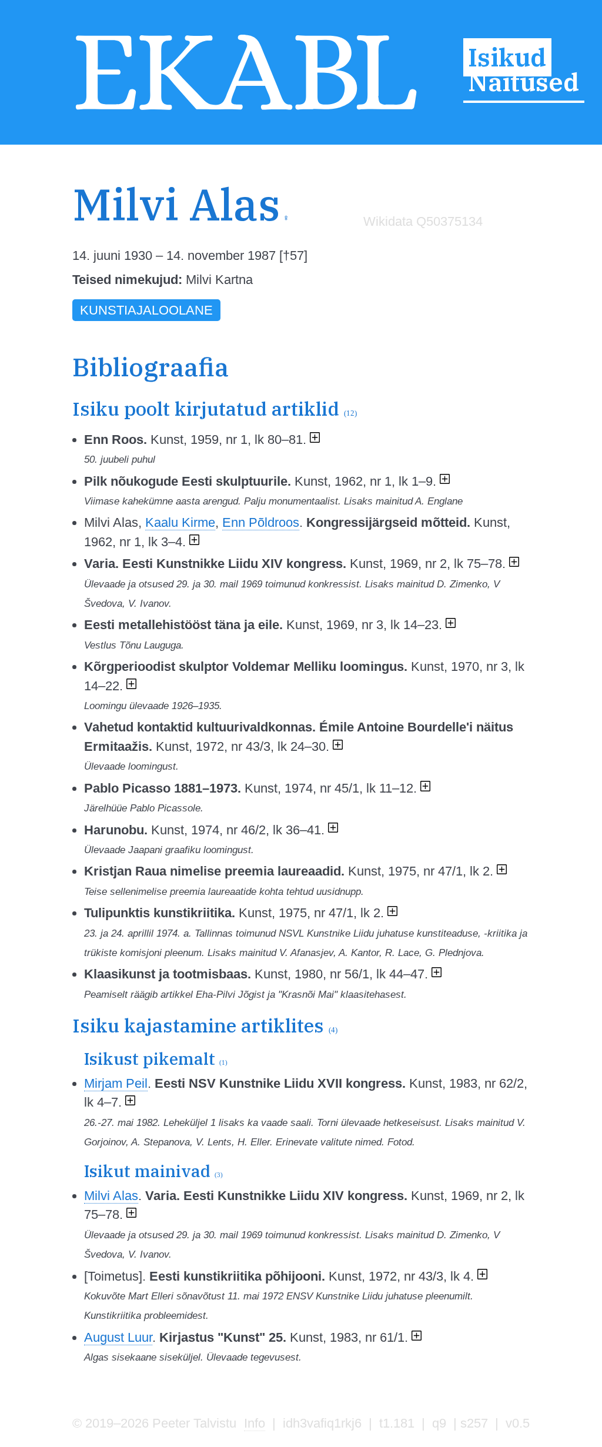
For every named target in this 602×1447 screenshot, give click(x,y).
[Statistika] (420, 246)
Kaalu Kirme (180, 522)
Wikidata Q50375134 (423, 221)
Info (254, 1423)
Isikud (507, 57)
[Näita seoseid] (315, 439)
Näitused (523, 81)
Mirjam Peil (116, 1083)
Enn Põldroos (260, 522)
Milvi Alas (111, 1195)
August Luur (118, 1337)
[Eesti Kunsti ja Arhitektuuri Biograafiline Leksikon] (246, 111)
